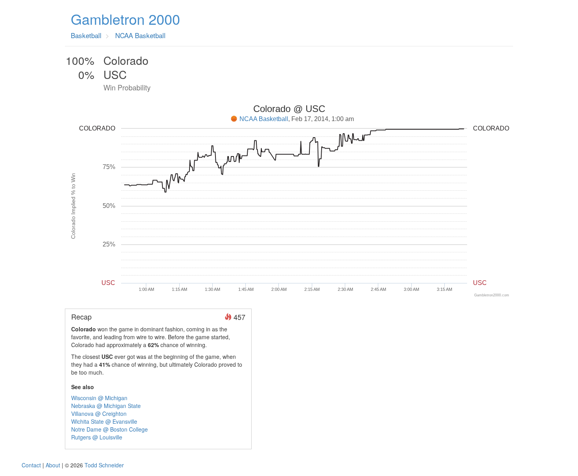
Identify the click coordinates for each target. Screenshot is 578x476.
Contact (31, 465)
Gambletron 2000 (125, 19)
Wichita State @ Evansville (104, 421)
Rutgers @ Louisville (96, 437)
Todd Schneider (104, 465)
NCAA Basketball (263, 119)
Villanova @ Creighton (99, 413)
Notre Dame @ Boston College (109, 429)
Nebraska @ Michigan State (106, 406)
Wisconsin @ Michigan (99, 398)
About (53, 465)
